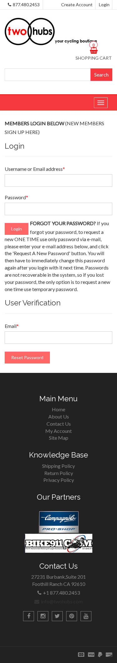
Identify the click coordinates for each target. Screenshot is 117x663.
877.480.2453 (26, 4)
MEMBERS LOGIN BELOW (34, 123)
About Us (58, 416)
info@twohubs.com (62, 601)
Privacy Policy (58, 480)
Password (16, 197)
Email (12, 326)
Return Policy (58, 473)
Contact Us (58, 424)
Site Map (58, 438)
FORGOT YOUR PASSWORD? (63, 223)
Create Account (77, 4)
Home (58, 409)
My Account (58, 431)
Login (104, 4)
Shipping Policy (58, 466)
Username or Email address (35, 169)
